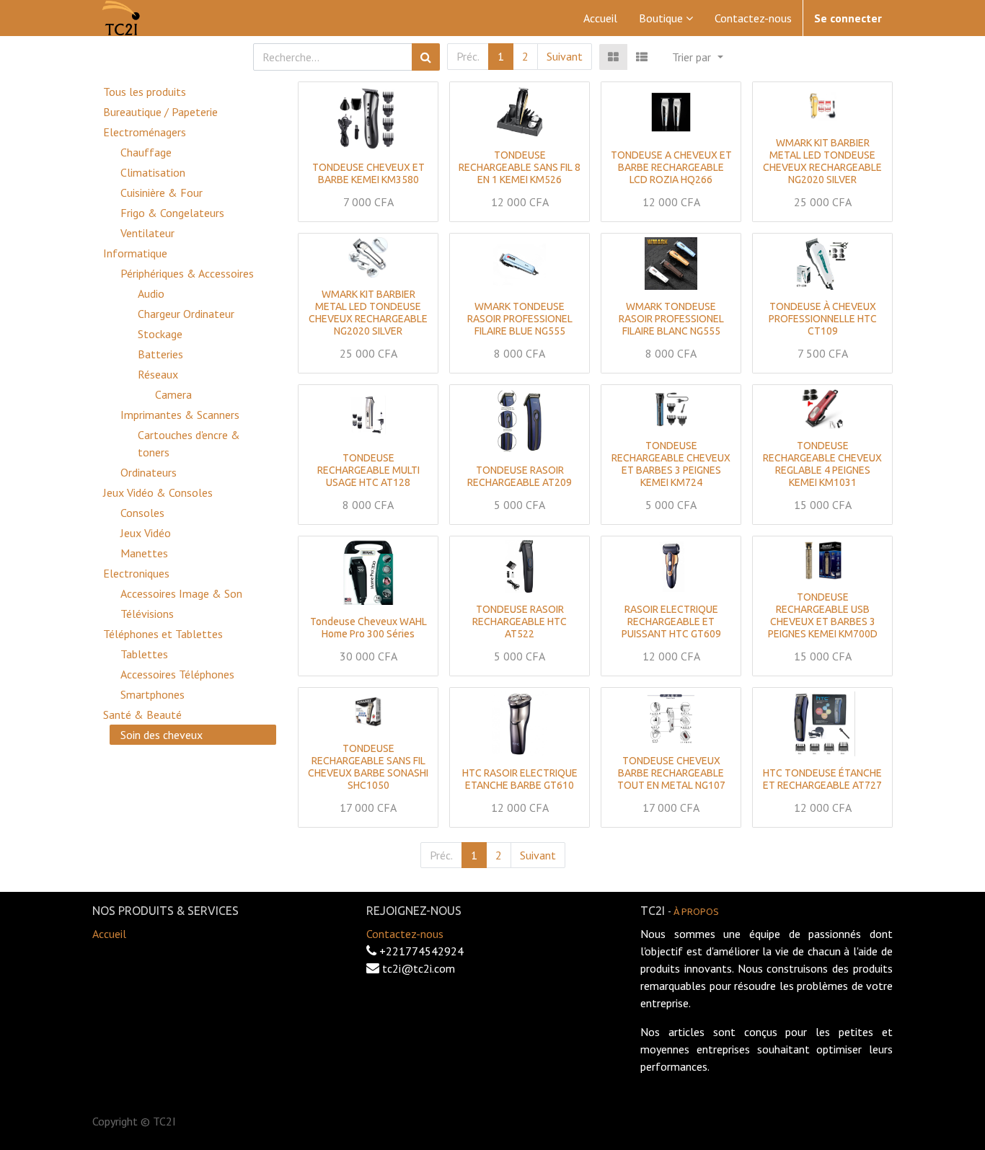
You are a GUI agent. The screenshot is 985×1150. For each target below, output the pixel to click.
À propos (696, 911)
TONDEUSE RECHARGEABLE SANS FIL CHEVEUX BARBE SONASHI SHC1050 (368, 766)
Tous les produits (144, 91)
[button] (697, 57)
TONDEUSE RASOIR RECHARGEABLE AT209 (519, 476)
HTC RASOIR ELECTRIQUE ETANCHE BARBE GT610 (520, 779)
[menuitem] (600, 18)
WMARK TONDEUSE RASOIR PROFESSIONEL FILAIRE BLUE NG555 (520, 319)
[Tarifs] (613, 57)
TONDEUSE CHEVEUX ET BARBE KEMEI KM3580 (368, 173)
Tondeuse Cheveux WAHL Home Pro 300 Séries (368, 628)
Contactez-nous (404, 933)
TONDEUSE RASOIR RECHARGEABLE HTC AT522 (519, 621)
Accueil (109, 933)
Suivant (565, 56)
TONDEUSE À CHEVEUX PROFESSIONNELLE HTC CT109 (823, 319)
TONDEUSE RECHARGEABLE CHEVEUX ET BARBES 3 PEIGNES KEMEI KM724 (670, 463)
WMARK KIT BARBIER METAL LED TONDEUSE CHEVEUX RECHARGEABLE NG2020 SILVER (822, 161)
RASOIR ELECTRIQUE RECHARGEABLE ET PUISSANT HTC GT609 (671, 621)
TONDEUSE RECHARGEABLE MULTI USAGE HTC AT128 (368, 470)
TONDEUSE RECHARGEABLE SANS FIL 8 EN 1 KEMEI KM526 (519, 167)
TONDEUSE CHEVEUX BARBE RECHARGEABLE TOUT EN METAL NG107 (671, 773)
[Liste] (641, 57)
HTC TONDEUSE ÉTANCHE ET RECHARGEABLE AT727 (822, 779)
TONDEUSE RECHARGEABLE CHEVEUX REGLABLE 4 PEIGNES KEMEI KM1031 (822, 463)
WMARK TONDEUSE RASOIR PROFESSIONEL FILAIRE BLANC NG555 (671, 319)
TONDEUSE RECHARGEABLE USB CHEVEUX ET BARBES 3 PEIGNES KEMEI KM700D (823, 615)
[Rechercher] (426, 57)
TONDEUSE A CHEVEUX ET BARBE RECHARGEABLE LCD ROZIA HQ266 (671, 167)
